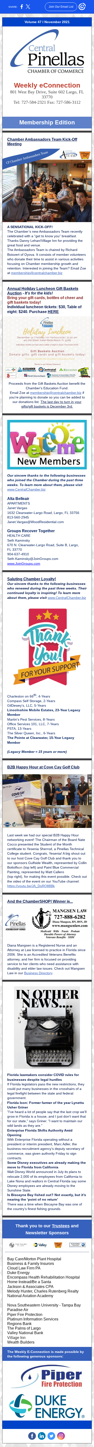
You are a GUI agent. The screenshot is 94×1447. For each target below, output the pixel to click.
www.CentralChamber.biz (26, 489)
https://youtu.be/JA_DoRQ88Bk (31, 886)
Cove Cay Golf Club (40, 858)
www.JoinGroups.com (23, 563)
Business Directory (38, 973)
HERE (53, 312)
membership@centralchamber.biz (36, 273)
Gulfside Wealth (40, 863)
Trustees (61, 1225)
